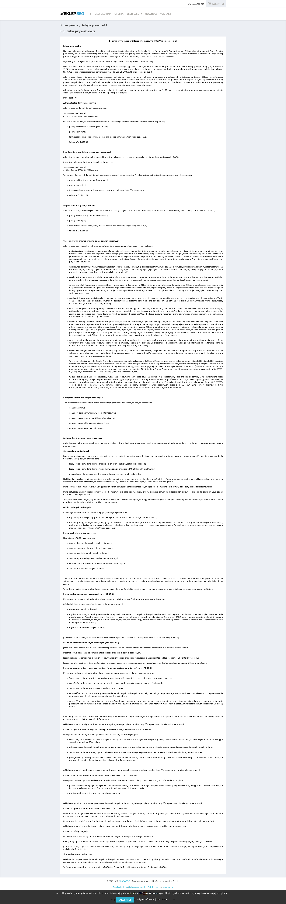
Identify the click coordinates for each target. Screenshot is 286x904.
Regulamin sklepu (120, 887)
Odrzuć (163, 899)
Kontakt (165, 13)
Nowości (151, 13)
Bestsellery (134, 13)
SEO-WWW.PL (125, 881)
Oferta (118, 13)
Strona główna (100, 13)
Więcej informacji (147, 899)
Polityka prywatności (137, 887)
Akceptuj (125, 899)
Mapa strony (168, 887)
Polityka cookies (154, 887)
